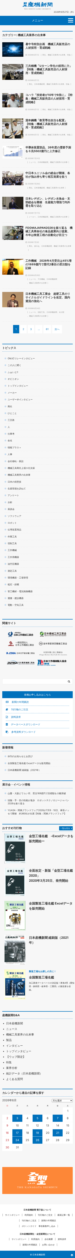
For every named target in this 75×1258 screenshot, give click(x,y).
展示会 (36, 246)
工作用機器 (13, 557)
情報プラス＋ (14, 447)
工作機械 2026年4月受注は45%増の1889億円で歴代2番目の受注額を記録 (48, 264)
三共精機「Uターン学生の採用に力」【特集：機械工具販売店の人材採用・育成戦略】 (48, 69)
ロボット (12, 522)
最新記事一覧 (63, 1215)
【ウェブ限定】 (16, 1056)
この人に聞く (14, 365)
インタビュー (14, 1045)
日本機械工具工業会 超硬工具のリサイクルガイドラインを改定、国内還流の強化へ (47, 297)
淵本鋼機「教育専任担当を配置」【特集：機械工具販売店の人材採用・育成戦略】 (46, 123)
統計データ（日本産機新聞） (24, 1073)
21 (57, 1132)
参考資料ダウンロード (23, 731)
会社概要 (48, 1239)
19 (37, 1132)
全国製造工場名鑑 (41, 977)
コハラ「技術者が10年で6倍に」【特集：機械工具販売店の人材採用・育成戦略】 (49, 98)
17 (17, 1132)
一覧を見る (65, 828)
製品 (9, 1040)
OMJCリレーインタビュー (21, 358)
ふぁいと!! (13, 372)
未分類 (61, 312)
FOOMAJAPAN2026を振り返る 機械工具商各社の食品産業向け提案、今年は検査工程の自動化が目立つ (49, 231)
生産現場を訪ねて (17, 488)
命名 (10, 440)
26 (37, 1140)
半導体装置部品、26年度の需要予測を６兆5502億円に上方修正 (48, 149)
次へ (57, 329)
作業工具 (12, 536)
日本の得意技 (14, 481)
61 (47, 329)
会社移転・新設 (16, 461)
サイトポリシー (12, 1215)
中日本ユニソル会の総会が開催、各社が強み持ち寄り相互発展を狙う (47, 174)
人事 (10, 454)
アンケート (13, 495)
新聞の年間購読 (20, 701)
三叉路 (11, 420)
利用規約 (29, 1215)
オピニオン (13, 379)
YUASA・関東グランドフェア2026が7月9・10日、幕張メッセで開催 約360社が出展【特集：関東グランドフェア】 (38, 812)
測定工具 (12, 570)
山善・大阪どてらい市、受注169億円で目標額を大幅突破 (37, 793)
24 (17, 1140)
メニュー (37, 20)
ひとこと (12, 413)
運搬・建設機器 (16, 598)
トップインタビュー (18, 385)
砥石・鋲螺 (13, 584)
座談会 (11, 509)
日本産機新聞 (39, 84)
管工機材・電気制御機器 (20, 591)
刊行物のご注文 (19, 709)
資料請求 (15, 716)
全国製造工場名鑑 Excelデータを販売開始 (29, 763)
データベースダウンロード (25, 724)
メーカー (32, 217)
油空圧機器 (13, 563)
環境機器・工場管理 (18, 577)
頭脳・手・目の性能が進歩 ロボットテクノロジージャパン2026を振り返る (38, 802)
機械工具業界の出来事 (56, 55)
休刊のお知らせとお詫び (20, 756)
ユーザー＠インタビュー (20, 399)
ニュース (32, 162)
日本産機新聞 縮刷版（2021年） (24, 770)
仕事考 (11, 433)
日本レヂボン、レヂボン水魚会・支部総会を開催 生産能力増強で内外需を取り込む (47, 202)
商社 (44, 55)
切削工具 (41, 312)
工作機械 (41, 279)
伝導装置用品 (14, 529)
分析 (10, 502)
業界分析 (11, 1068)
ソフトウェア (14, 516)
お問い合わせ (48, 1244)
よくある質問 (14, 1079)
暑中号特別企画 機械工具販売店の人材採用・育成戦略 (47, 45)
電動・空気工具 (16, 605)
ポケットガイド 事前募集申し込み (38, 1226)
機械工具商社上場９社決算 (21, 468)
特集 (69, 55)
